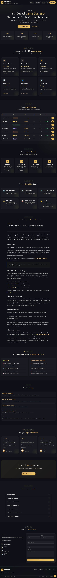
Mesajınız (29, 549)
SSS (47, 2)
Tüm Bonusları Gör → (24, 26)
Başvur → (41, 93)
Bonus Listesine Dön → (28, 473)
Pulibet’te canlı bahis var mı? (28, 516)
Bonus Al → (52, 2)
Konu (28, 544)
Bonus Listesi (38, 2)
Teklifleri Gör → (6, 93)
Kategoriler (32, 2)
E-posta (28, 540)
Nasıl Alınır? (35, 26)
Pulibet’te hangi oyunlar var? (28, 505)
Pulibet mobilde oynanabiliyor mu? (28, 512)
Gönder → (41, 559)
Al (52, 121)
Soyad (42, 535)
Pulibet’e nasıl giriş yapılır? (28, 498)
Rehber (43, 2)
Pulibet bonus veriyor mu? (28, 509)
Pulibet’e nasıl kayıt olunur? (28, 501)
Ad (27, 535)
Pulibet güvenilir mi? (28, 494)
